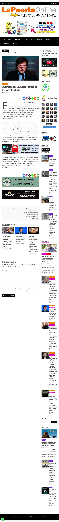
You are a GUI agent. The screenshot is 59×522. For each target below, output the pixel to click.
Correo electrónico (20, 289)
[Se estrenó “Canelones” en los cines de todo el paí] (47, 112)
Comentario (5, 270)
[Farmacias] (45, 88)
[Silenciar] (53, 65)
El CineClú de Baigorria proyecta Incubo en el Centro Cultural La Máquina (52, 497)
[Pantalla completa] (55, 65)
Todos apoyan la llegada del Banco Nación (52, 161)
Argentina (17, 39)
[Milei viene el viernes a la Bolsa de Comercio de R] (55, 104)
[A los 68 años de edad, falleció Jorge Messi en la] (47, 116)
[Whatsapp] (32, 98)
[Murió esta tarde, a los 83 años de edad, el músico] (43, 104)
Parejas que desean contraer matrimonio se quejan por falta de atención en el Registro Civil (53, 225)
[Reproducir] (43, 65)
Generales (6, 43)
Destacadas (45, 241)
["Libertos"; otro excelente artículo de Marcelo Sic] (55, 120)
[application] (49, 62)
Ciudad (32, 39)
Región (39, 39)
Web (29, 289)
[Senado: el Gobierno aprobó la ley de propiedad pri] (51, 116)
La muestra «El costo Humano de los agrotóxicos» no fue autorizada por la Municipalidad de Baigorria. (53, 181)
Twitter (53, 3)
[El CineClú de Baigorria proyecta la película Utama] (55, 108)
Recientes (45, 152)
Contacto (14, 43)
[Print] (35, 98)
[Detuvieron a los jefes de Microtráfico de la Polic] (47, 104)
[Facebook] (24, 98)
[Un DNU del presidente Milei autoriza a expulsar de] (51, 120)
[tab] (46, 149)
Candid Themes (45, 516)
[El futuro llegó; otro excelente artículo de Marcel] (47, 108)
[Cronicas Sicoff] (20, 188)
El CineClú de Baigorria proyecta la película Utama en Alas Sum (49, 443)
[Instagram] (26, 98)
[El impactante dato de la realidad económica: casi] (43, 108)
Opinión (47, 39)
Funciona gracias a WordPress (18, 516)
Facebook (51, 3)
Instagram (55, 3)
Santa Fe (25, 39)
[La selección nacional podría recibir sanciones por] (47, 120)
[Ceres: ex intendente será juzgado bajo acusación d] (51, 108)
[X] (29, 98)
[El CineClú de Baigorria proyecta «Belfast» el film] (55, 116)
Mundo (9, 39)
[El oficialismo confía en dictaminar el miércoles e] (55, 112)
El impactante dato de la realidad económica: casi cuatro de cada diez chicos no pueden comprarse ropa (7, 242)
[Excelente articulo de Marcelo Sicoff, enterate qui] (43, 116)
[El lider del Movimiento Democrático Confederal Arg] (43, 112)
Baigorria (45, 427)
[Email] (38, 98)
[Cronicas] (53, 73)
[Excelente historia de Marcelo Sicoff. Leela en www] (51, 104)
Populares (45, 149)
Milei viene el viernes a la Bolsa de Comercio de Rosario (20, 239)
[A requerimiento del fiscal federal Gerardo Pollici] (51, 112)
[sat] (20, 200)
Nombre (4, 289)
